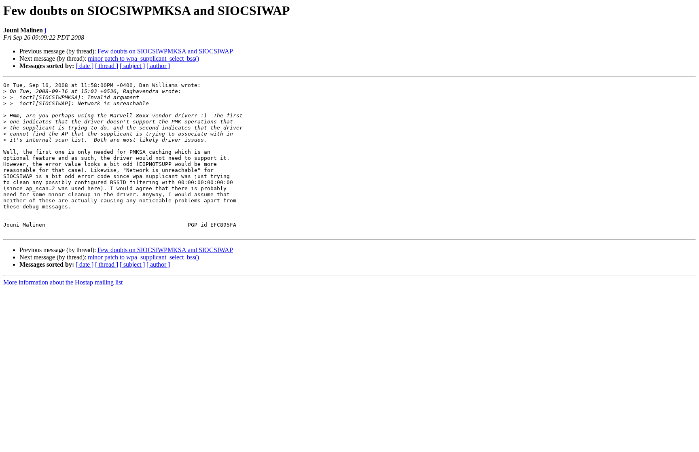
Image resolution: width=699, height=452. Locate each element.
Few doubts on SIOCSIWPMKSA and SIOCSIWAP (165, 51)
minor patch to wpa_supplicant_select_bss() (143, 58)
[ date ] (84, 65)
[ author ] (158, 65)
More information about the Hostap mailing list (63, 282)
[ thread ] (106, 65)
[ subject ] (132, 65)
